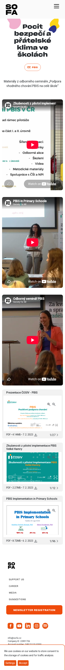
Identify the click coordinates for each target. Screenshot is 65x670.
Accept (23, 663)
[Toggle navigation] (56, 6)
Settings (10, 663)
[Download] (36, 434)
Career (13, 586)
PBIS (34, 67)
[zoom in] (49, 404)
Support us (16, 579)
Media (12, 592)
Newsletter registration (34, 610)
